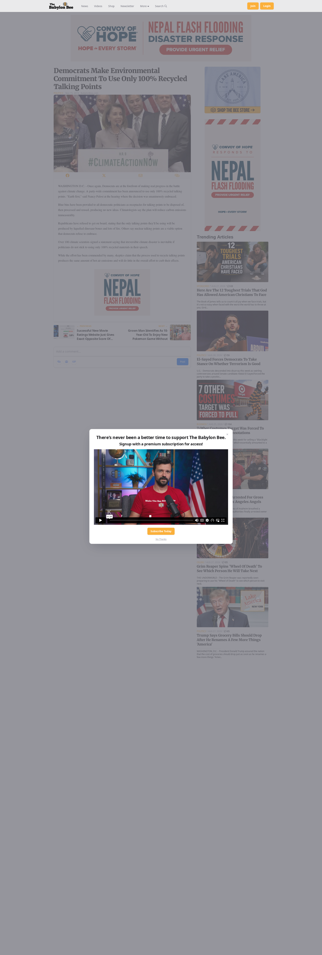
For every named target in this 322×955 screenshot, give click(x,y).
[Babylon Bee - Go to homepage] (61, 6)
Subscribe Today (161, 531)
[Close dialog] (227, 434)
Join (252, 6)
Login (267, 6)
